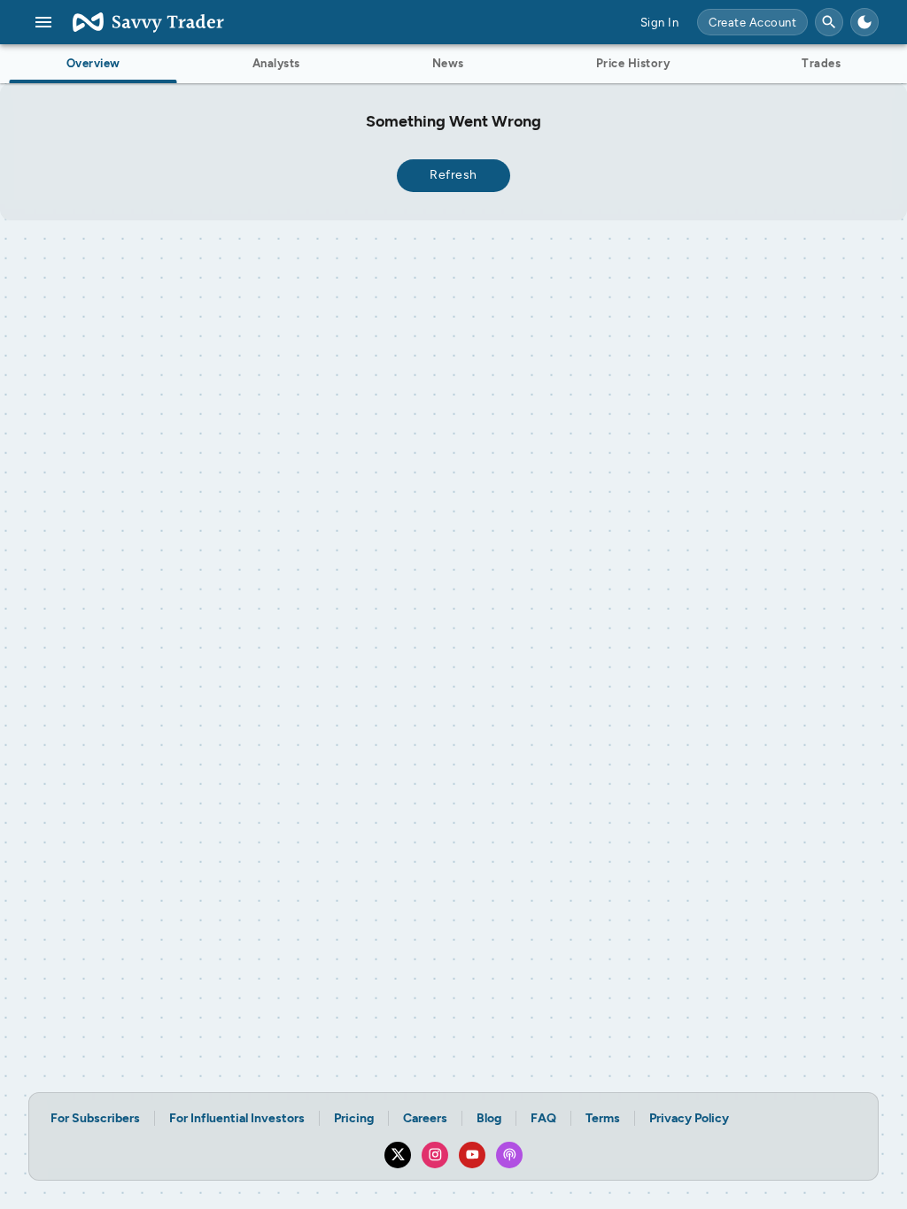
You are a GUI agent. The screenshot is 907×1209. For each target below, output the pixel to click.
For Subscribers (95, 1118)
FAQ (543, 1118)
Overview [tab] (93, 63)
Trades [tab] (821, 63)
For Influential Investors (237, 1118)
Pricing (354, 1118)
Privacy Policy (689, 1118)
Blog (489, 1118)
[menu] (43, 22)
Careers (425, 1118)
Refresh (453, 174)
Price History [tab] (633, 63)
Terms (602, 1118)
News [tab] (448, 63)
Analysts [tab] (276, 63)
